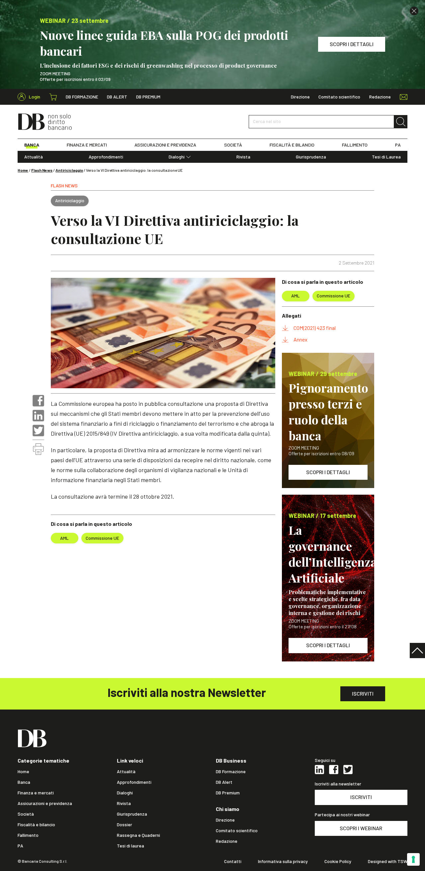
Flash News (41, 170)
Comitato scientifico (339, 96)
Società (26, 814)
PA (398, 145)
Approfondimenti (106, 156)
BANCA (31, 145)
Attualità (33, 156)
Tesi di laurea (130, 845)
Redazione (380, 96)
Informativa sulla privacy (283, 861)
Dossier (124, 824)
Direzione (300, 96)
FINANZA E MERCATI (87, 145)
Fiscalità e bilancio (36, 824)
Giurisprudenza (311, 156)
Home (23, 170)
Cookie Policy (337, 861)
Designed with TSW (387, 861)
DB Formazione (82, 96)
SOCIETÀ (233, 145)
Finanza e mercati (36, 792)
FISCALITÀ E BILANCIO (292, 145)
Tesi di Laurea (386, 156)
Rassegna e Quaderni (138, 835)
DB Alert (117, 96)
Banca (24, 782)
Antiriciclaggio (69, 170)
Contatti (232, 861)
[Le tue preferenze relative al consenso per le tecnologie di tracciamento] (413, 859)
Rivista (243, 156)
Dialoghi (177, 156)
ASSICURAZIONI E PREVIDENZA (165, 145)
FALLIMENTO (355, 145)
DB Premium (148, 96)
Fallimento (28, 835)
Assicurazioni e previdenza (45, 803)
